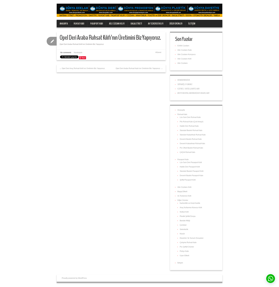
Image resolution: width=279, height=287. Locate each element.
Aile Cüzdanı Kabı (184, 50)
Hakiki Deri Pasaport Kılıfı (190, 167)
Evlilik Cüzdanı (183, 46)
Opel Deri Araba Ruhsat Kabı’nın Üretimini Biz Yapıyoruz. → (139, 68)
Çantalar (183, 225)
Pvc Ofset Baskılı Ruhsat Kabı (191, 148)
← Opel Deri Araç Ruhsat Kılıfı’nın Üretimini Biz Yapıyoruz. (82, 68)
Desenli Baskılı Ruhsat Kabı (191, 139)
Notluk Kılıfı (184, 212)
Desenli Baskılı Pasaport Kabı (191, 175)
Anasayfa (64, 23)
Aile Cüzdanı (182, 63)
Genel (159, 52)
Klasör (182, 234)
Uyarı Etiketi (184, 256)
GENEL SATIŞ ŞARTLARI (188, 89)
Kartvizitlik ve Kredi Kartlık (190, 203)
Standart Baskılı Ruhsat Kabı (191, 130)
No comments (65, 53)
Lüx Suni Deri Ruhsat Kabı (190, 117)
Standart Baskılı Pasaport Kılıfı (191, 171)
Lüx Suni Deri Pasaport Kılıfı (191, 162)
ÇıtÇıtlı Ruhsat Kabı (187, 152)
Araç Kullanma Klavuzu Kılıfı (191, 208)
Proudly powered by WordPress (74, 278)
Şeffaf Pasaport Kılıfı (188, 180)
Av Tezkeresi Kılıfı (155, 23)
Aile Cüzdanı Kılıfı (117, 23)
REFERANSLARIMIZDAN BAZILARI (193, 93)
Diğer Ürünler (175, 23)
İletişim (191, 23)
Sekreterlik (184, 229)
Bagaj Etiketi (136, 23)
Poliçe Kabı (184, 251)
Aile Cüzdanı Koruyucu (186, 54)
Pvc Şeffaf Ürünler (187, 247)
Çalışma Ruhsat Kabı (188, 242)
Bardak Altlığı (185, 221)
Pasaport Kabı (96, 23)
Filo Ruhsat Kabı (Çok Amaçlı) (191, 122)
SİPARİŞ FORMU (184, 84)
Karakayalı (78, 53)
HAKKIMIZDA (183, 80)
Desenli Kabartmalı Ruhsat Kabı (192, 143)
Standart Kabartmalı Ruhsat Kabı (193, 135)
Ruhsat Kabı (79, 23)
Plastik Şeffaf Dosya (187, 216)
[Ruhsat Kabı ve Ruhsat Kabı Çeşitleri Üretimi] (139, 10)
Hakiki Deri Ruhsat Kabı (189, 126)
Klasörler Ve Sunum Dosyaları (191, 238)
